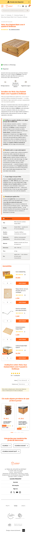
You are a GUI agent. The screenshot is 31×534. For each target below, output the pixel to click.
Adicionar (22, 283)
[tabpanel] (8, 417)
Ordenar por (15, 384)
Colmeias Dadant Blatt (9, 451)
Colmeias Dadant (20, 445)
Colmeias (5, 445)
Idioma (16, 380)
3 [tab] (18, 432)
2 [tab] (15, 432)
